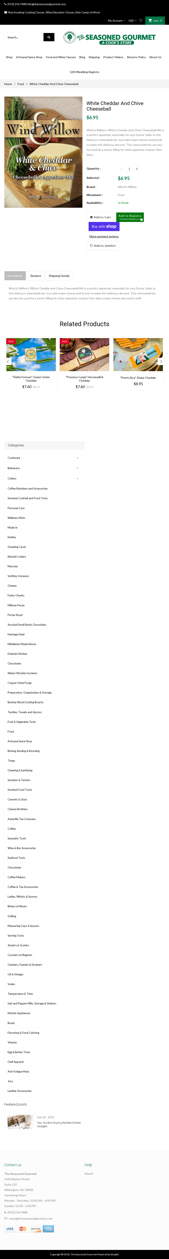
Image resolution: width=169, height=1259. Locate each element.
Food (21, 84)
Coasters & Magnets (20, 955)
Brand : (91, 187)
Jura (10, 1081)
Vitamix (12, 1042)
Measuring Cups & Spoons (23, 925)
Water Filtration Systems (22, 673)
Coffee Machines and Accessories (28, 488)
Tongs (11, 760)
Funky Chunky (16, 595)
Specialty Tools (17, 838)
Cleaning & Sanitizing (20, 770)
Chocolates (14, 663)
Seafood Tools (16, 857)
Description (15, 275)
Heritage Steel (16, 634)
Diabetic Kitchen (17, 653)
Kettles (12, 537)
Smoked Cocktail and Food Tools (28, 498)
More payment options (104, 236)
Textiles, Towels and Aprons (25, 712)
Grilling (12, 916)
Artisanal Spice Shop (20, 741)
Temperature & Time (20, 993)
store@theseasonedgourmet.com (31, 1218)
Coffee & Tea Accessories (23, 886)
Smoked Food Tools (20, 789)
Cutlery (12, 478)
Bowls (11, 1023)
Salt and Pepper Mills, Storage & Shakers (32, 1003)
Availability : (95, 202)
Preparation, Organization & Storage (30, 692)
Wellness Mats (16, 517)
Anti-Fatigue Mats (18, 1071)
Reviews (35, 275)
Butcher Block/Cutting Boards (25, 702)
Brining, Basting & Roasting (24, 751)
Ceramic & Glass (17, 799)
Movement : (95, 195)
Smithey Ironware (18, 576)
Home (8, 84)
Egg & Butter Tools (19, 1052)
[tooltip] (141, 219)
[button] (130, 217)
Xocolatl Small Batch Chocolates (27, 624)
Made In (13, 527)
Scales (11, 984)
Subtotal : (93, 177)
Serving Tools (16, 935)
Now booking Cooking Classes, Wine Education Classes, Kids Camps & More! (54, 12)
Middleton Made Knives (22, 644)
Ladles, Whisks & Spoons (22, 896)
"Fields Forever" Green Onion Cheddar (31, 378)
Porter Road (15, 615)
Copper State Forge (20, 682)
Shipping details (59, 275)
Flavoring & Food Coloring (23, 1032)
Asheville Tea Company (22, 819)
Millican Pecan (16, 605)
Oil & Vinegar (15, 974)
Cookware (14, 457)
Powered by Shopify (108, 1254)
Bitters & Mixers (17, 906)
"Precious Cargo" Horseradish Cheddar (84, 378)
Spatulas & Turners (19, 780)
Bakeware (14, 468)
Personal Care (16, 508)
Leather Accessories (20, 1091)
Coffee (12, 828)
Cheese (12, 585)
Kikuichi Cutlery (17, 556)
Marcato (13, 566)
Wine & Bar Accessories (22, 848)
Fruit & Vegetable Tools (22, 721)
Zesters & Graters (18, 945)
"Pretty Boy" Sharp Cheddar (138, 377)
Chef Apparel (15, 1061)
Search (88, 1173)
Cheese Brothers (18, 809)
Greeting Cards (17, 547)
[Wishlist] (141, 21)
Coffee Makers (16, 877)
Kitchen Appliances (19, 1013)
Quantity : (94, 168)
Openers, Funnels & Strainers (25, 964)
